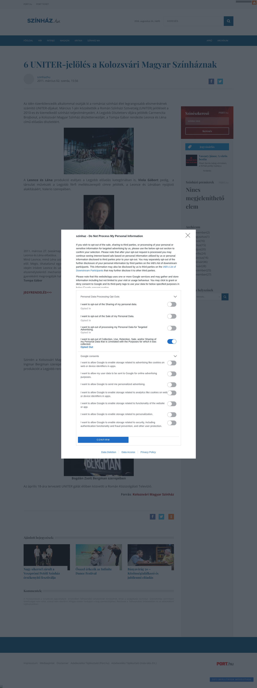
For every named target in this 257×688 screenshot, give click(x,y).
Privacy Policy (148, 452)
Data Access (128, 452)
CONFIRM (103, 439)
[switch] (171, 304)
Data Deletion (108, 452)
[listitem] (128, 296)
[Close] (189, 236)
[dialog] (128, 344)
